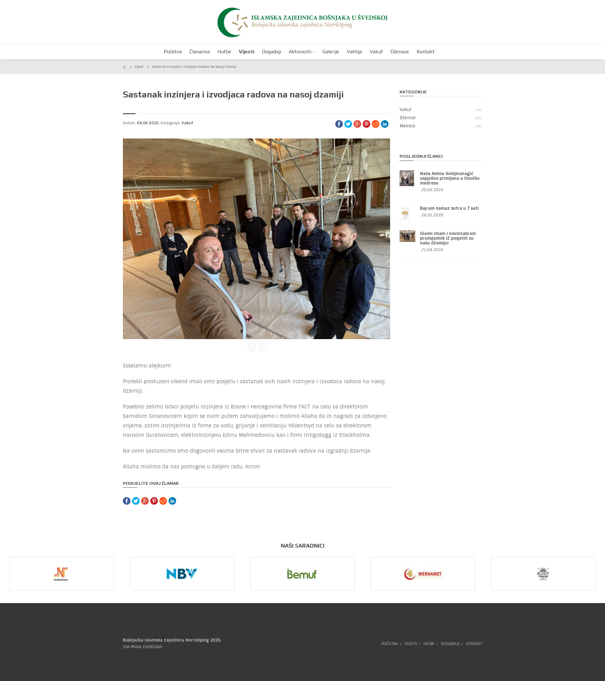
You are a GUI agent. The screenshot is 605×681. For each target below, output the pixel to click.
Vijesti (139, 67)
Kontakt (474, 643)
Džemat (440, 117)
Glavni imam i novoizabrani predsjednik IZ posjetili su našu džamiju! (448, 238)
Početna (390, 643)
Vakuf (187, 123)
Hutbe (429, 643)
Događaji (450, 643)
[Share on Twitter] (348, 123)
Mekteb (440, 126)
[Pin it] (366, 123)
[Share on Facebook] (339, 123)
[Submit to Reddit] (375, 123)
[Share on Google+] (357, 123)
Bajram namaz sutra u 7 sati (449, 208)
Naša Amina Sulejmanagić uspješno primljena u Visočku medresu (450, 178)
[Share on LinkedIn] (385, 123)
